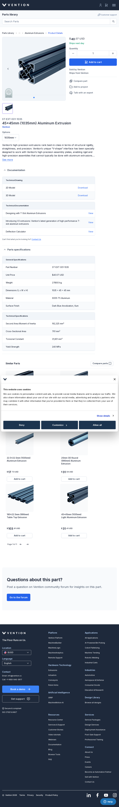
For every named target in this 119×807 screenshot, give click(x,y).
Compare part (80, 81)
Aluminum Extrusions (34, 33)
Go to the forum (19, 597)
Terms (22, 795)
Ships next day (76, 43)
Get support (18, 698)
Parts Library (8, 33)
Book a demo (17, 689)
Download (83, 187)
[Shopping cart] (106, 5)
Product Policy (51, 795)
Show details (103, 415)
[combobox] (10, 137)
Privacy (30, 795)
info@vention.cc (15, 676)
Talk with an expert (83, 92)
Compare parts (100, 363)
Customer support (109, 15)
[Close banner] (115, 379)
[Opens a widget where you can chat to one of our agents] (108, 802)
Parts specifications (18, 249)
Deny (21, 425)
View (90, 213)
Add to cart (95, 62)
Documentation (16, 170)
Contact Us (36, 239)
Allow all (97, 425)
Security (39, 795)
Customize (57, 425)
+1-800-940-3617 (14, 679)
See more (7, 159)
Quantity (73, 48)
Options (6, 132)
